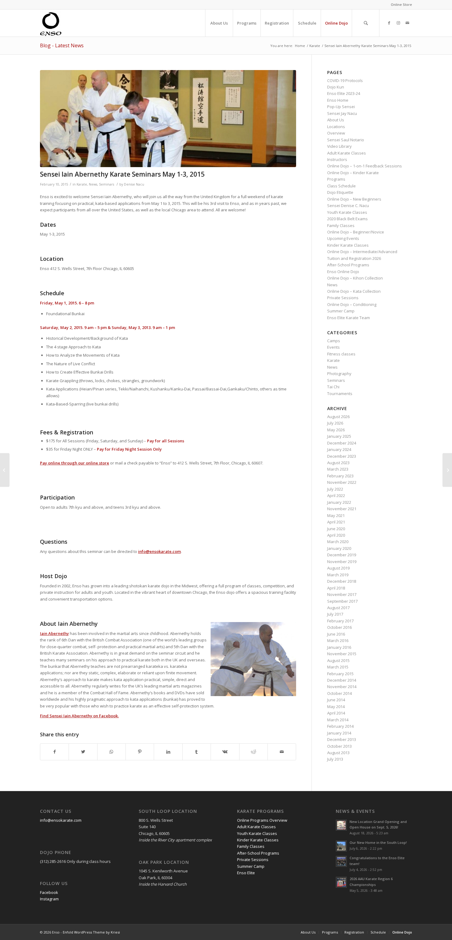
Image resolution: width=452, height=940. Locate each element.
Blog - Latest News (62, 45)
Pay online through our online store (74, 463)
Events (333, 347)
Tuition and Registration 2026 (354, 258)
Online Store (401, 4)
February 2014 (340, 726)
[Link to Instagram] (398, 22)
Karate (82, 184)
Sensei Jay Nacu (342, 113)
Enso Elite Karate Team (348, 317)
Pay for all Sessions (165, 441)
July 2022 (335, 489)
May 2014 (336, 706)
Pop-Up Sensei (341, 106)
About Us (335, 120)
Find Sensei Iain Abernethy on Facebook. (79, 716)
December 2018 (341, 581)
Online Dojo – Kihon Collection (355, 278)
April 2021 (336, 522)
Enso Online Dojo (343, 271)
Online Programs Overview (262, 820)
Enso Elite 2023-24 (343, 93)
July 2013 (335, 759)
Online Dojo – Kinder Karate (353, 172)
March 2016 (337, 640)
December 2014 (341, 680)
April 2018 (336, 588)
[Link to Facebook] (389, 22)
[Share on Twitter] (83, 752)
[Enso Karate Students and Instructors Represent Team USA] (5, 470)
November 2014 (341, 686)
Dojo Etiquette (340, 192)
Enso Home (337, 100)
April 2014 (336, 713)
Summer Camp (341, 311)
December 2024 (341, 443)
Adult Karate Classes (346, 153)
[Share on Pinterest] (140, 752)
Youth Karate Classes (347, 212)
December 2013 (341, 739)
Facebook (49, 892)
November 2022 (341, 482)
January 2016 (339, 647)
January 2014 (339, 733)
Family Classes (341, 225)
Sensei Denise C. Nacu (348, 205)
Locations (336, 126)
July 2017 (335, 614)
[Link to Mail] (407, 22)
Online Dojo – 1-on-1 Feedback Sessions (364, 166)
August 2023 (338, 462)
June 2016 (336, 634)
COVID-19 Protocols (345, 80)
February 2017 (340, 621)
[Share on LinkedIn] (168, 752)
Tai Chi (333, 387)
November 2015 (341, 653)
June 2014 (336, 700)
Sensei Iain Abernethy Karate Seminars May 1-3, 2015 (122, 174)
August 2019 (338, 568)
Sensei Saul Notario (345, 140)
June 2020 (336, 528)
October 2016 (339, 627)
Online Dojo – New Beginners (354, 199)
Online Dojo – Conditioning (351, 304)
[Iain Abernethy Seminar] (168, 118)
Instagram (49, 899)
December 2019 (341, 555)
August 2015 (338, 660)
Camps (333, 340)
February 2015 (340, 673)
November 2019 (341, 561)
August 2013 (338, 752)
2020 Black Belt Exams (347, 218)
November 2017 (341, 594)
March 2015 (337, 667)
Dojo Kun (335, 87)
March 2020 (337, 541)
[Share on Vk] (225, 752)
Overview (336, 133)
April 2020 (336, 535)
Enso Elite (246, 872)
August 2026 (338, 416)
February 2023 (340, 476)
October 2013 (339, 746)
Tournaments (339, 393)
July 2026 (335, 423)
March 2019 (337, 575)
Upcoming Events (343, 238)
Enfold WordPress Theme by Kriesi (91, 932)
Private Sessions (343, 297)
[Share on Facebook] (54, 752)
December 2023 (341, 456)
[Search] (365, 23)
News (93, 184)
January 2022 (339, 502)
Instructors (337, 159)
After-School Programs (348, 265)
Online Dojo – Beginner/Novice (355, 232)
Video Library (339, 146)
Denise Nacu (134, 184)
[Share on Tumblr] (197, 752)
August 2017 (338, 607)
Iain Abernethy (54, 633)
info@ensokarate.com (159, 551)
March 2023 (337, 469)
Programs (336, 179)
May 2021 (336, 515)
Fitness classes (341, 354)
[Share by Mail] (282, 752)
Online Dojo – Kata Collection (354, 291)
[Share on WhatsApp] (111, 752)
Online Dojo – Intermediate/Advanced (362, 251)
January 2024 (339, 449)
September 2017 (342, 601)
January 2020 (339, 548)
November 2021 (341, 508)
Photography (339, 373)
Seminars (106, 184)
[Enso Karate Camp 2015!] (447, 470)
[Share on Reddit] (254, 752)
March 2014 (337, 720)
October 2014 (339, 693)
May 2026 (336, 430)
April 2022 (336, 495)
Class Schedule (341, 186)
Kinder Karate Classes (348, 245)
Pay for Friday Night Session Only (129, 449)
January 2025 (339, 436)
